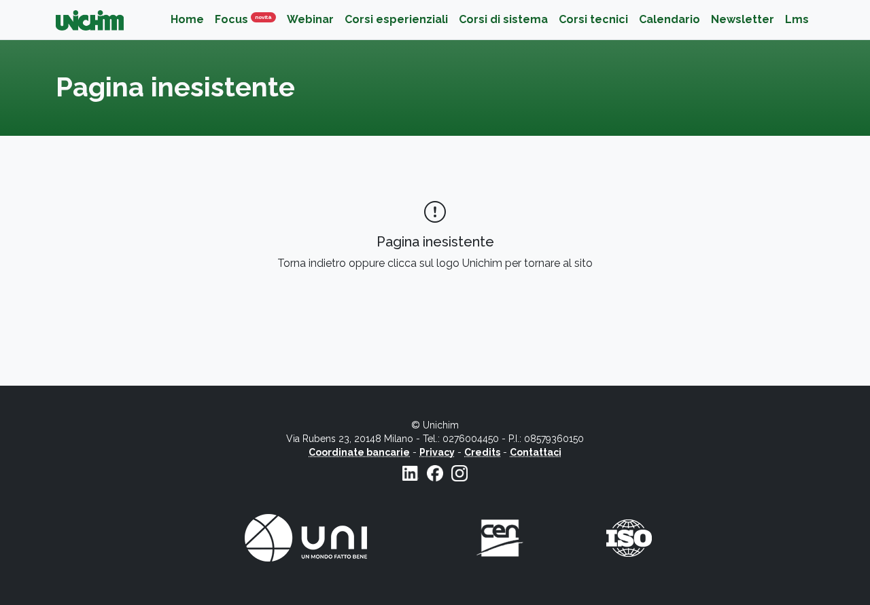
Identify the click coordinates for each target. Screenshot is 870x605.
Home (187, 19)
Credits (482, 452)
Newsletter (742, 19)
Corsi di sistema (503, 19)
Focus (248, 19)
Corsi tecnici (593, 19)
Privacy (437, 452)
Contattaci (535, 452)
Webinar (310, 19)
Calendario (669, 19)
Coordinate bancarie (359, 452)
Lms (797, 19)
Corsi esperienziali (396, 19)
